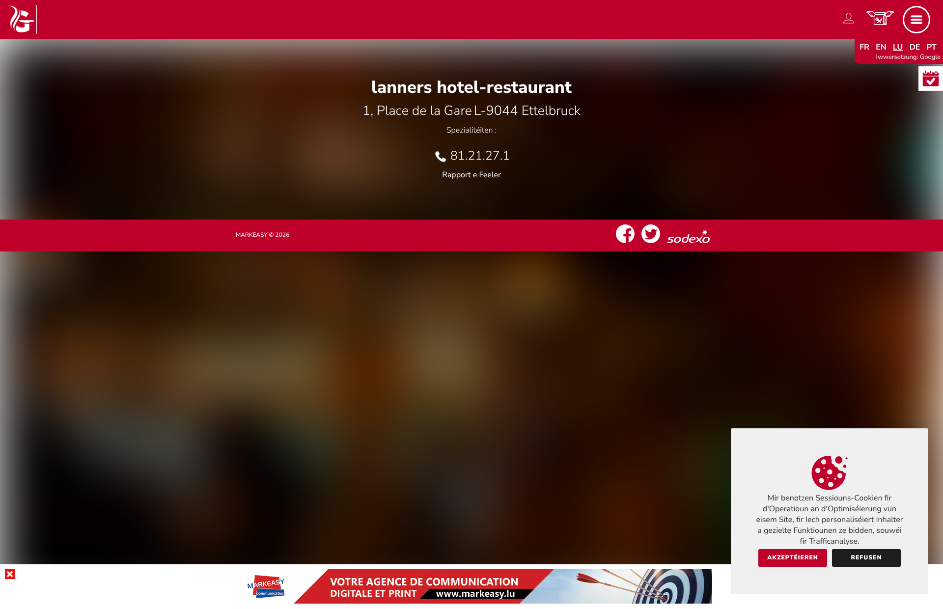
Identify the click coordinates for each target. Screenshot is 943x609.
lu (898, 47)
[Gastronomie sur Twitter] (651, 243)
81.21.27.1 (480, 155)
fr (864, 47)
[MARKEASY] (471, 601)
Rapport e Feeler (471, 174)
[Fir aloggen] (848, 23)
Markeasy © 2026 (262, 235)
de (915, 47)
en (881, 47)
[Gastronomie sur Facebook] (625, 243)
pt (932, 47)
